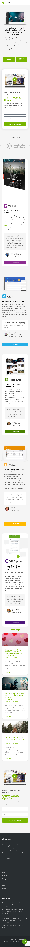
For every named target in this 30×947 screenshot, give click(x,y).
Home (4, 872)
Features (4, 875)
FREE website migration (10, 226)
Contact (4, 892)
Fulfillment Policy (16, 942)
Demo (4, 888)
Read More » (8, 672)
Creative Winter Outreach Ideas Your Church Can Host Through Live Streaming (14, 739)
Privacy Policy (7, 942)
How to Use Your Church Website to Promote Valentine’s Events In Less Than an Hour (13, 652)
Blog (3, 885)
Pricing (4, 879)
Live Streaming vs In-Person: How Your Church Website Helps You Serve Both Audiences (14, 696)
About (4, 882)
